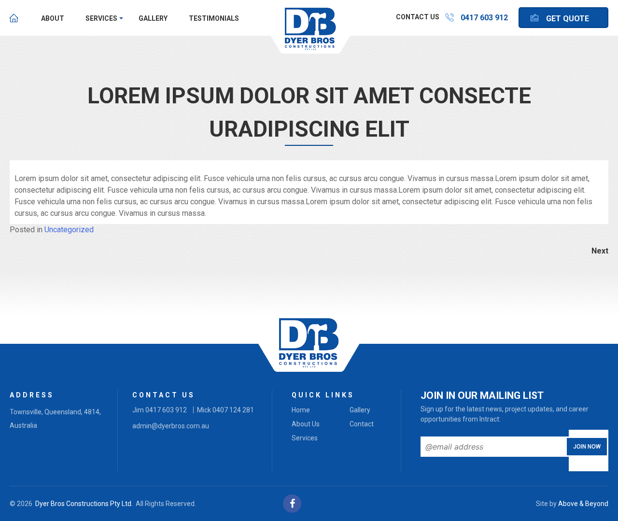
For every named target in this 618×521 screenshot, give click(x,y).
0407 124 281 (233, 410)
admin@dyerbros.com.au (170, 426)
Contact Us (417, 17)
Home (14, 18)
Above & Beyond (583, 503)
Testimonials (214, 18)
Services (101, 18)
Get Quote (567, 18)
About (52, 18)
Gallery (153, 18)
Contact (362, 424)
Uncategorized (69, 229)
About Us (306, 424)
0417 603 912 (484, 17)
